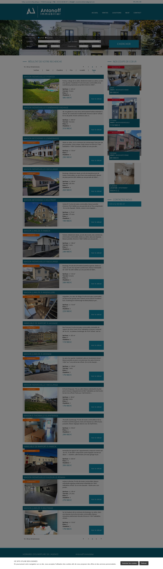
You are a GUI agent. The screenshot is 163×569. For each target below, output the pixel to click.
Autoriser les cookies (129, 563)
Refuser (144, 563)
